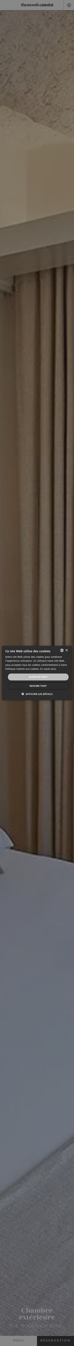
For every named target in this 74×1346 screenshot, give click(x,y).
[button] (37, 694)
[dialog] (37, 673)
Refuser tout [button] (38, 685)
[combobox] (62, 650)
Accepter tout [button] (38, 676)
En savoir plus (48, 668)
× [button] (66, 650)
